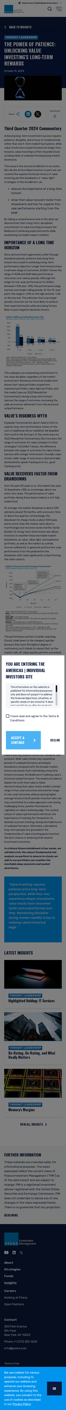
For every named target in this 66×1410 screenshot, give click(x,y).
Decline (55, 740)
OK (54, 1388)
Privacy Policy (21, 1404)
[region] (33, 695)
